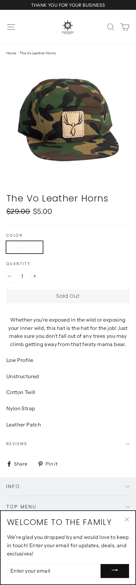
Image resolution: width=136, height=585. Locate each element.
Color (14, 235)
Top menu (21, 506)
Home (11, 53)
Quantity (18, 264)
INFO (13, 486)
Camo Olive (24, 247)
